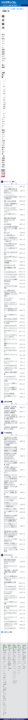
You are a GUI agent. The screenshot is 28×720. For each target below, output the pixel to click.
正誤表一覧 (3, 75)
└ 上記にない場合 (4, 114)
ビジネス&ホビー (4, 59)
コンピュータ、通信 (3, 45)
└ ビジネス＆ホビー (4, 106)
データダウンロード (3, 123)
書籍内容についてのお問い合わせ (3, 137)
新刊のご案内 (3, 36)
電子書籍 (3, 66)
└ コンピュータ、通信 (4, 82)
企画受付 (3, 166)
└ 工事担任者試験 (4, 90)
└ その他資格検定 (4, 98)
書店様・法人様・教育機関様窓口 (3, 154)
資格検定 (3, 53)
